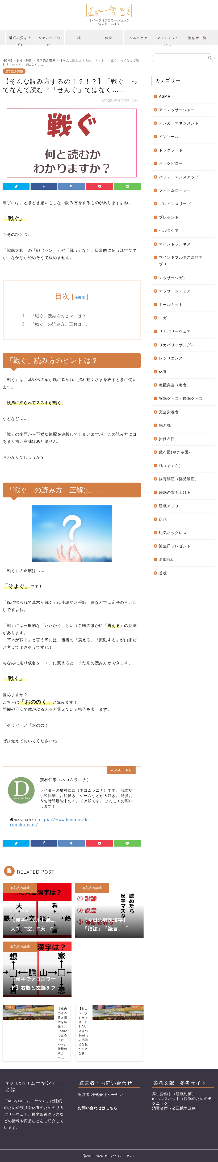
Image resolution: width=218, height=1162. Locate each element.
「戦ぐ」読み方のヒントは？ (58, 315)
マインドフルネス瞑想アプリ (181, 260)
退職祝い (167, 560)
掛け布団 (167, 439)
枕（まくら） (171, 466)
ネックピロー (171, 164)
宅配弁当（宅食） (175, 385)
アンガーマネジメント (179, 123)
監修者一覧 (197, 38)
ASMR (165, 96)
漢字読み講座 (14, 71)
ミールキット (171, 305)
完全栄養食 (169, 412)
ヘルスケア (138, 38)
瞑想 (163, 519)
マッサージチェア (175, 291)
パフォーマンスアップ (179, 177)
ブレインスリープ (175, 204)
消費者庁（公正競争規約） (176, 1108)
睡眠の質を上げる (20, 40)
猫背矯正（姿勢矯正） (179, 479)
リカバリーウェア (50, 40)
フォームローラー (175, 190)
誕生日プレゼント (175, 546)
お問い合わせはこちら (98, 1108)
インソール (169, 137)
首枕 (163, 573)
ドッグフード (171, 150)
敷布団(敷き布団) (174, 452)
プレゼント (169, 217)
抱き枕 (165, 425)
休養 (108, 38)
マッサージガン (173, 278)
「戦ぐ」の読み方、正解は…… (59, 324)
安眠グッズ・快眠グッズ (181, 399)
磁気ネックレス (173, 533)
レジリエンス (171, 358)
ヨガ (163, 318)
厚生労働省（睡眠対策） (174, 1094)
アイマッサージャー (177, 110)
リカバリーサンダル (177, 345)
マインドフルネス (168, 40)
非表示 (80, 298)
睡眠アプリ (169, 506)
